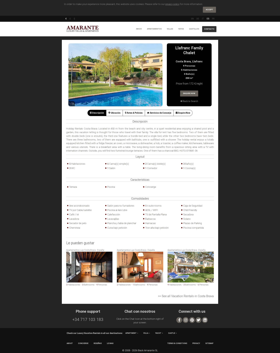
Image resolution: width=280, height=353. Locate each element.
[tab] (97, 113)
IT (203, 19)
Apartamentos (154, 29)
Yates (181, 29)
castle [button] (171, 333)
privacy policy (172, 4)
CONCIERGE (83, 343)
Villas (170, 29)
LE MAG (110, 343)
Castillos (194, 29)
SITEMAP (209, 343)
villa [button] (145, 333)
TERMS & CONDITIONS (177, 343)
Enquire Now (189, 93)
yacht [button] (158, 333)
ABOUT (70, 343)
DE (198, 19)
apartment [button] (130, 333)
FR (213, 19)
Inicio (139, 29)
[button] (74, 77)
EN (192, 19)
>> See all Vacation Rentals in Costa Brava (186, 296)
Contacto (209, 29)
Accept (209, 10)
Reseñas (98, 343)
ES (208, 19)
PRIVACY (196, 343)
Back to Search (190, 101)
